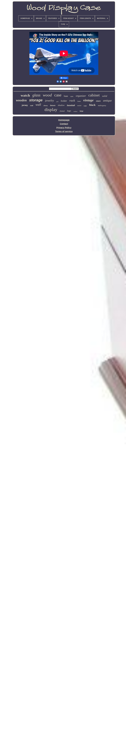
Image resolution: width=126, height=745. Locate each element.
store (98, 101)
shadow (61, 105)
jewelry (49, 100)
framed (62, 111)
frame (79, 101)
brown (52, 105)
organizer (81, 95)
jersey (25, 105)
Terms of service (64, 131)
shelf (31, 105)
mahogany (102, 105)
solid (104, 96)
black (92, 104)
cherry (45, 105)
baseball (71, 105)
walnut (75, 111)
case (57, 95)
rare (71, 96)
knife (85, 106)
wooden (21, 100)
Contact (64, 124)
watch (25, 95)
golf (57, 101)
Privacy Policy (63, 127)
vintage (88, 100)
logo (69, 111)
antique (107, 100)
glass (36, 95)
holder (64, 101)
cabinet (94, 95)
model (79, 105)
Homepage (64, 120)
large (81, 111)
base (66, 96)
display (51, 109)
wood (47, 95)
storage (36, 100)
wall (38, 104)
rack (72, 100)
